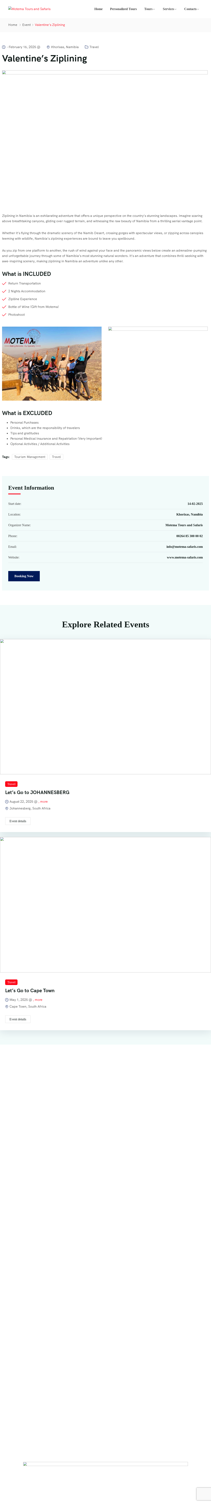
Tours (148, 9)
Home (98, 9)
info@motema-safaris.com (184, 546)
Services (168, 9)
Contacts (190, 9)
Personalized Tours (123, 9)
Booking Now (24, 576)
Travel (94, 47)
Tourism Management (29, 457)
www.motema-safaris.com (185, 557)
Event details (17, 821)
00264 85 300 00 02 (189, 536)
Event (26, 25)
